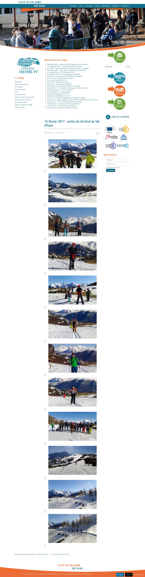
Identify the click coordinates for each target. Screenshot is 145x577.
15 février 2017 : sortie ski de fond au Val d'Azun (63, 104)
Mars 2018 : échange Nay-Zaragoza (59, 84)
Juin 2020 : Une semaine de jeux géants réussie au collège (68, 68)
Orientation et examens (23, 100)
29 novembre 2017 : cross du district (59, 90)
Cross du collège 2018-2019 (56, 80)
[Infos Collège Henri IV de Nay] (117, 78)
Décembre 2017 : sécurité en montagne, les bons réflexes (67, 88)
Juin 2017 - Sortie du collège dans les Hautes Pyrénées (66, 98)
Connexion (110, 170)
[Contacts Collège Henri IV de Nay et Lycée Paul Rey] (117, 57)
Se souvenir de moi (114, 167)
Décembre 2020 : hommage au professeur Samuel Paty (66, 70)
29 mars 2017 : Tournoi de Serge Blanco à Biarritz (64, 102)
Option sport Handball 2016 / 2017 (59, 96)
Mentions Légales (42, 554)
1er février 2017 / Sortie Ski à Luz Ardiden (61, 106)
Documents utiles (21, 102)
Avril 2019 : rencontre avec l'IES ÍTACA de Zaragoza (65, 76)
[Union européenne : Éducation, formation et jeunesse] (110, 129)
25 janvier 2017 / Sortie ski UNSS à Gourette (62, 108)
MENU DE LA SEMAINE (120, 117)
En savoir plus (139, 574)
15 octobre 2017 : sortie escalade (58, 92)
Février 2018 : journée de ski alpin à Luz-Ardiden (64, 86)
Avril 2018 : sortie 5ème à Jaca (57, 82)
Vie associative (20, 94)
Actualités (18, 82)
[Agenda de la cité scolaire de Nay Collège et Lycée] (117, 104)
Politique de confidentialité (60, 554)
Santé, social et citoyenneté (24, 97)
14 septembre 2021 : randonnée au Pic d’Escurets (64, 66)
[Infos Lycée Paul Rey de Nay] (117, 91)
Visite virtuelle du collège (23, 105)
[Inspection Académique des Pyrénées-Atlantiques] (123, 145)
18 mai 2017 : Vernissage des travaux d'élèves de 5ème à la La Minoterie (72, 100)
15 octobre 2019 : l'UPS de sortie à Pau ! (61, 72)
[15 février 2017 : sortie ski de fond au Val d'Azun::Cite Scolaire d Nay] (72, 154)
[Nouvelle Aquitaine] (111, 137)
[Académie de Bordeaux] (111, 145)
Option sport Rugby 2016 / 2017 (58, 94)
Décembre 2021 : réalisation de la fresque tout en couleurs (67, 64)
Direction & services (22, 84)
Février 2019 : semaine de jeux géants (60, 78)
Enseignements (20, 89)
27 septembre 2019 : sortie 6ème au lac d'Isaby (63, 74)
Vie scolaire (19, 87)
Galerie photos (20, 107)
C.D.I (16, 92)
